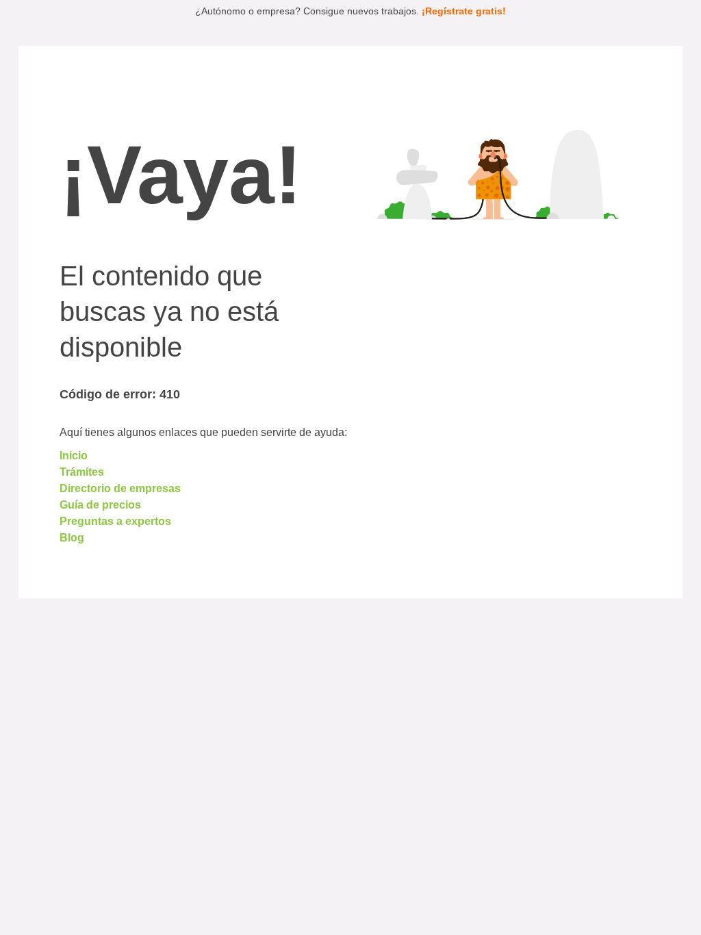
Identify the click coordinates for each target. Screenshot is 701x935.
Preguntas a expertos (115, 521)
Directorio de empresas (120, 488)
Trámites (82, 472)
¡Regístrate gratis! (464, 10)
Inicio (74, 455)
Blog (72, 537)
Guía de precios (100, 505)
